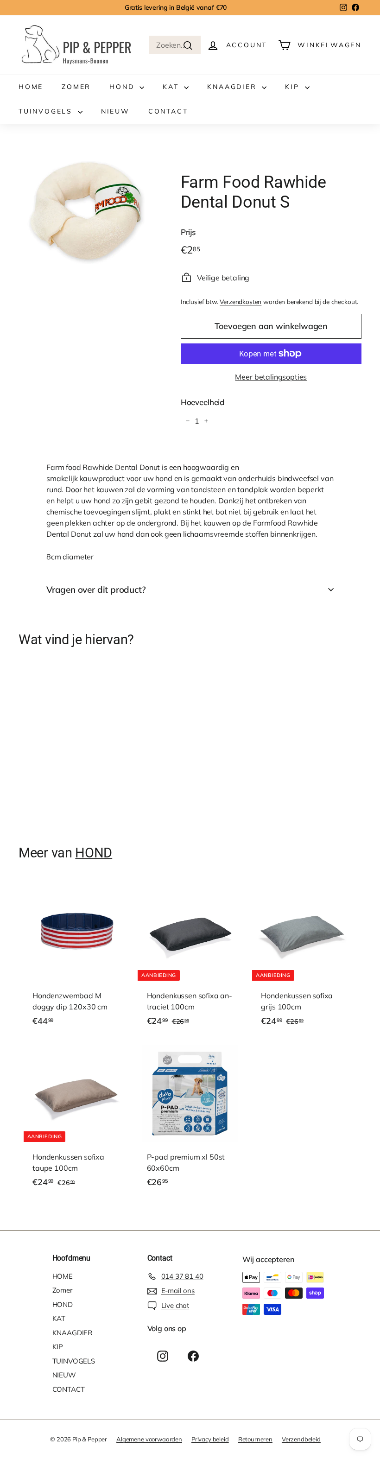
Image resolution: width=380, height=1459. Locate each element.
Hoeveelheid (202, 402)
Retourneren (255, 1439)
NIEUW (115, 111)
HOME (31, 86)
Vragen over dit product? (96, 589)
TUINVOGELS (47, 111)
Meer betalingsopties (271, 376)
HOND (123, 86)
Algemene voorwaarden (149, 1439)
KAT (172, 86)
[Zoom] (84, 212)
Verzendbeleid (301, 1439)
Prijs (188, 232)
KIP (293, 86)
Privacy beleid (210, 1439)
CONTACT (168, 111)
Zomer (76, 86)
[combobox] (174, 45)
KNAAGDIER (233, 86)
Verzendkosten (240, 301)
